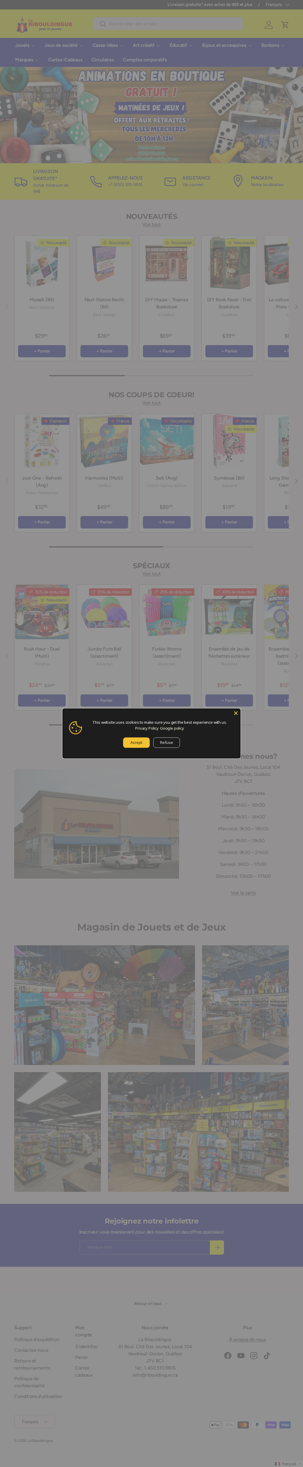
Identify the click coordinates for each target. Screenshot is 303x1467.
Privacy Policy (147, 728)
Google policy (172, 728)
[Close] (236, 713)
